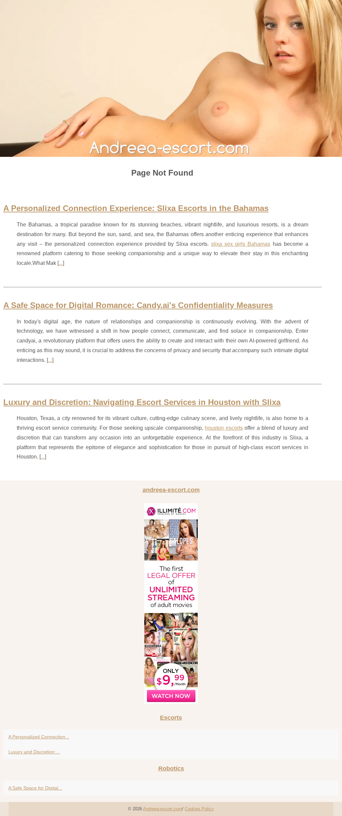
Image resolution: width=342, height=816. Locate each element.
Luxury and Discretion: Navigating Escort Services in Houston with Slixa (142, 402)
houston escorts (224, 428)
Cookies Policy (199, 808)
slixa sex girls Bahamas (240, 244)
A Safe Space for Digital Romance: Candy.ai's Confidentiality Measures (138, 305)
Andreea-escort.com (162, 808)
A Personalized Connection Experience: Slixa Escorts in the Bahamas (136, 208)
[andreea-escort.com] (171, 78)
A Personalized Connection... (38, 736)
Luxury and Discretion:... (34, 751)
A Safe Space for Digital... (35, 788)
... (61, 263)
